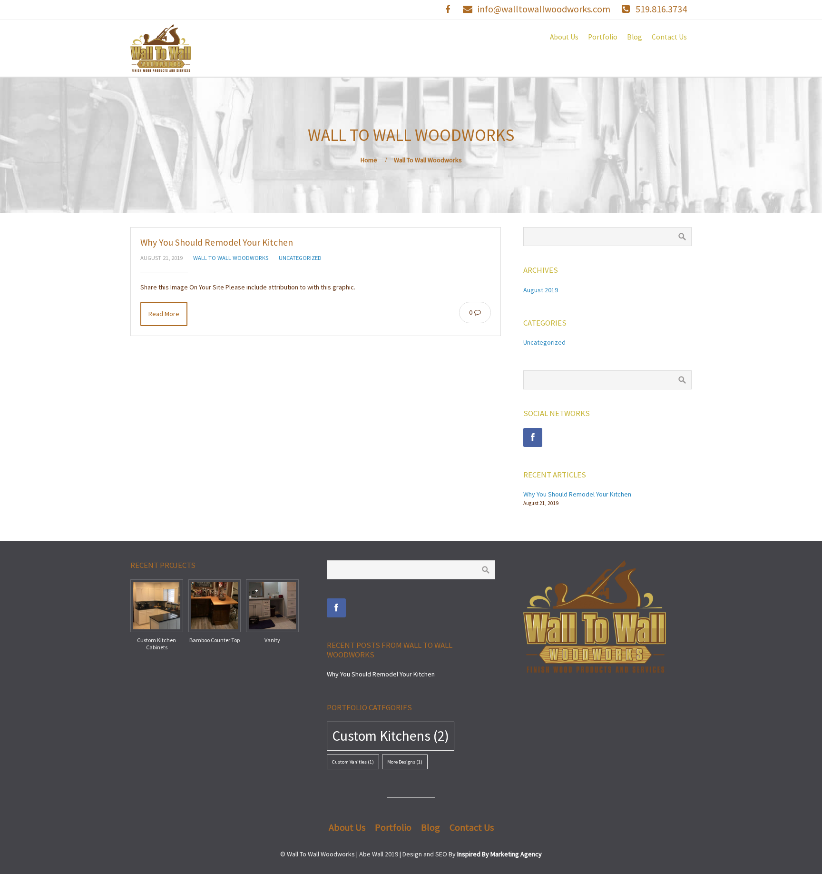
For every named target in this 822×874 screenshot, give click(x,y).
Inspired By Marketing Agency (499, 854)
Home (369, 160)
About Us (564, 36)
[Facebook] (532, 437)
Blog (634, 36)
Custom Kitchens (390, 736)
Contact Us (669, 36)
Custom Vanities (353, 762)
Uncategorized (300, 257)
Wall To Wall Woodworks (230, 257)
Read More (163, 313)
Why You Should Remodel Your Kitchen (216, 242)
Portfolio (602, 36)
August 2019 (540, 290)
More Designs (404, 762)
